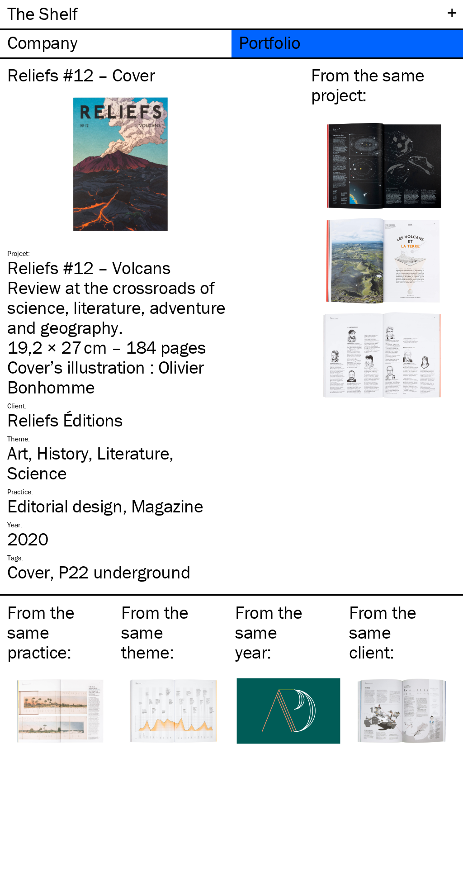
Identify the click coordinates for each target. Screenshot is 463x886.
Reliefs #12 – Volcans (89, 267)
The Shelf (42, 13)
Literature (133, 453)
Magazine (167, 506)
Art (17, 453)
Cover (28, 572)
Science (36, 473)
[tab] (116, 43)
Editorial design (65, 506)
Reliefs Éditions (65, 420)
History (62, 453)
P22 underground (124, 572)
